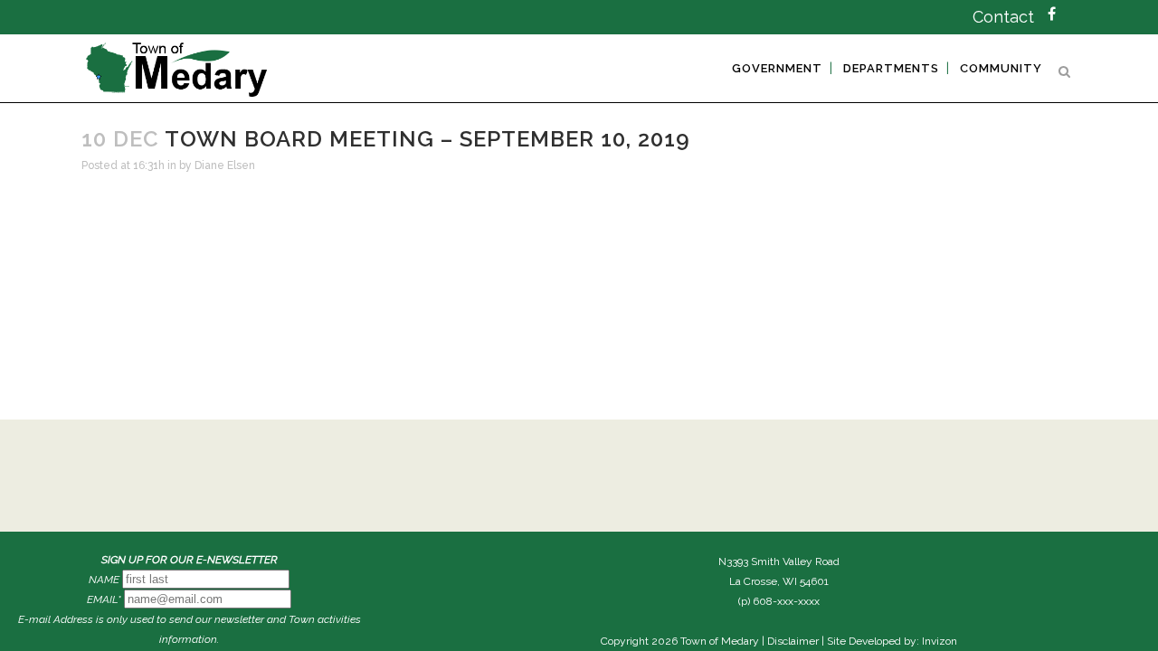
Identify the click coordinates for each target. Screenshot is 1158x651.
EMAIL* (104, 599)
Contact (1003, 16)
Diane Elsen (225, 165)
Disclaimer (793, 641)
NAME (104, 579)
